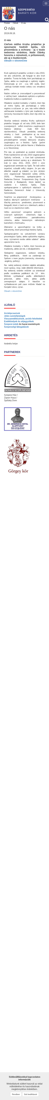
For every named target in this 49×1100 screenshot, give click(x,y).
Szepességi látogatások (16, 327)
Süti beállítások (30, 1094)
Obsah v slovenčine (15, 60)
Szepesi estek (11, 324)
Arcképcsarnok (12, 313)
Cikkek (15, 23)
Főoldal (7, 23)
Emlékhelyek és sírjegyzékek (19, 321)
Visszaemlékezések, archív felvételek (23, 319)
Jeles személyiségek (14, 316)
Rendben (16, 1094)
